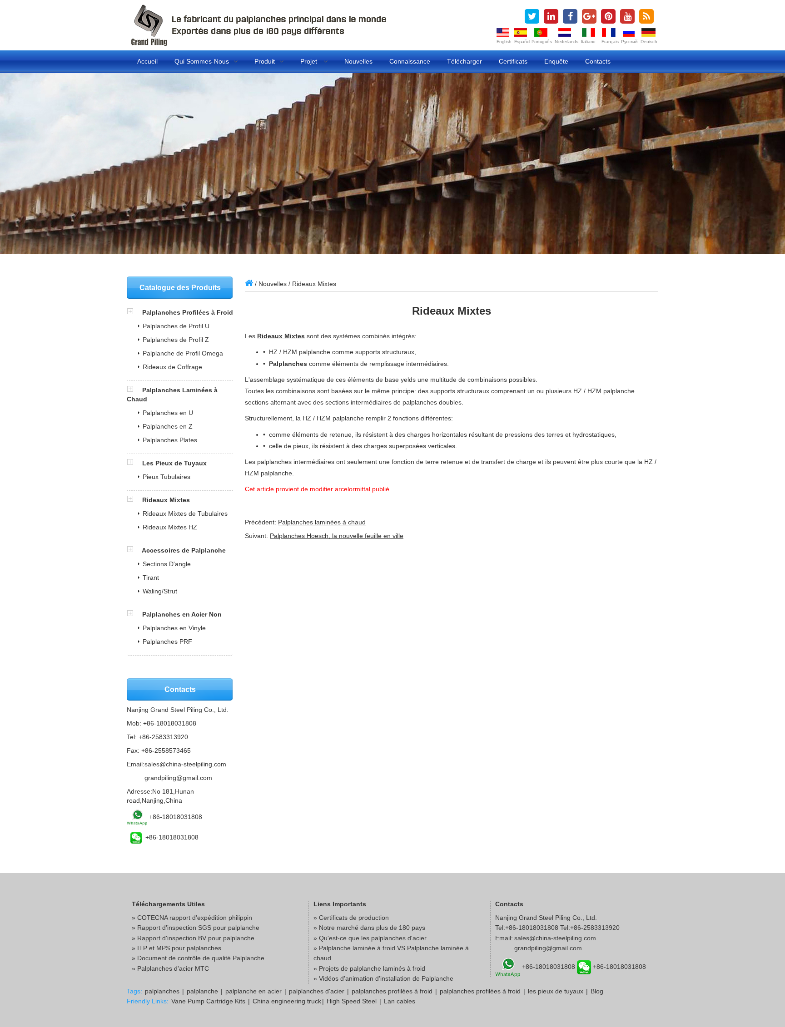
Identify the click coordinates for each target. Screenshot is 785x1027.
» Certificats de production (351, 917)
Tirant (151, 577)
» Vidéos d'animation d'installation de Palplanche (383, 978)
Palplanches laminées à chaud (322, 522)
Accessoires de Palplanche (184, 550)
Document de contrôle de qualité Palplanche (200, 958)
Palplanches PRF (167, 641)
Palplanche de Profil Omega (183, 353)
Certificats (513, 61)
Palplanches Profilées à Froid (187, 312)
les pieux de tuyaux (555, 991)
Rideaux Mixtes (281, 336)
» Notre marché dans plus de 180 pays (369, 927)
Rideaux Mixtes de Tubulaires (185, 513)
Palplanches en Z (168, 426)
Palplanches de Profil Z (176, 339)
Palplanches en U (168, 412)
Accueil (147, 61)
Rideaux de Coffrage (172, 366)
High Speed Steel (352, 1001)
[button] (134, 312)
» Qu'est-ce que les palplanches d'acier (370, 938)
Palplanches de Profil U (176, 326)
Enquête (556, 61)
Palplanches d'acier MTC (173, 968)
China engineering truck (287, 1001)
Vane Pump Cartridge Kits (208, 1001)
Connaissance (409, 61)
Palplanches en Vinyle (174, 628)
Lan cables (399, 1001)
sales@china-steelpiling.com (185, 764)
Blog (597, 991)
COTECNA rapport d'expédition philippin (194, 917)
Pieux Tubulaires (166, 476)
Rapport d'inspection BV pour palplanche (195, 938)
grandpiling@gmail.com (178, 777)
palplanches (162, 991)
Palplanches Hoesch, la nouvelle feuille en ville (336, 535)
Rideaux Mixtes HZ (170, 527)
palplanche (202, 991)
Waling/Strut (160, 591)
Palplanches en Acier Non (182, 614)
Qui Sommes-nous (201, 61)
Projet (309, 61)
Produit (264, 61)
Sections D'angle (167, 564)
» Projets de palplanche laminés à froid (369, 968)
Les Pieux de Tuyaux (174, 463)
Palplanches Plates (170, 440)
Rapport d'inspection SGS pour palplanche (198, 927)
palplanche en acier (253, 991)
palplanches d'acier (316, 991)
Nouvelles (358, 61)
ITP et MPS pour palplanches (179, 948)
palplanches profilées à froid (392, 991)
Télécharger (464, 61)
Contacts (598, 61)
